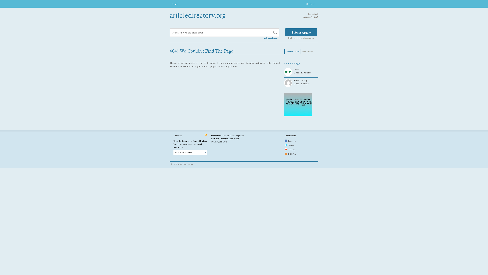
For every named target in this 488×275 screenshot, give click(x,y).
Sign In (310, 3)
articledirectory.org (198, 15)
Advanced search (271, 38)
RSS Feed (292, 154)
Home (174, 3)
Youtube (291, 149)
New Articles (307, 51)
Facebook (292, 141)
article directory (300, 80)
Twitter (291, 145)
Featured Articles (293, 51)
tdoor (296, 69)
